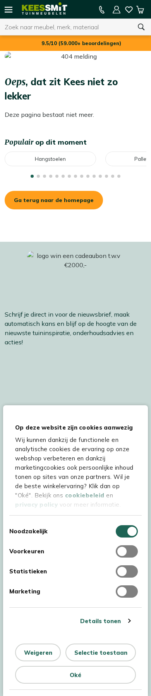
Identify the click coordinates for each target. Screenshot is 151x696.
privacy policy (36, 504)
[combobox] (66, 27)
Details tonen (100, 621)
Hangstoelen (50, 159)
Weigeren (38, 652)
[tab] (32, 176)
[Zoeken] (141, 27)
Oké (75, 675)
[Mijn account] (116, 9)
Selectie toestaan (100, 652)
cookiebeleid (85, 495)
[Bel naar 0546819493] (102, 9)
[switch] (127, 551)
